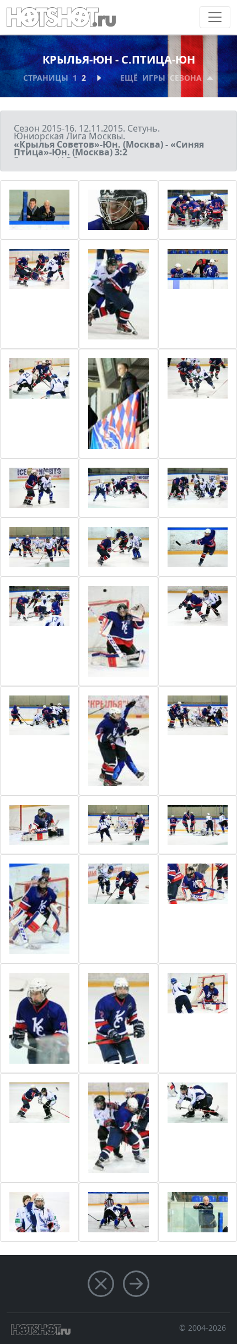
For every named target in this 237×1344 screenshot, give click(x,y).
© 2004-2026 (202, 1327)
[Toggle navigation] (215, 17)
